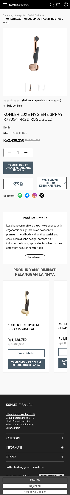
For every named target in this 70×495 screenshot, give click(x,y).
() (57, 4)
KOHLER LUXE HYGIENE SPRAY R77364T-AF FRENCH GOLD (24, 327)
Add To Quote (18, 184)
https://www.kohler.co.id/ (20, 414)
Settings (35, 479)
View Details (26, 353)
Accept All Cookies (35, 492)
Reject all (35, 486)
